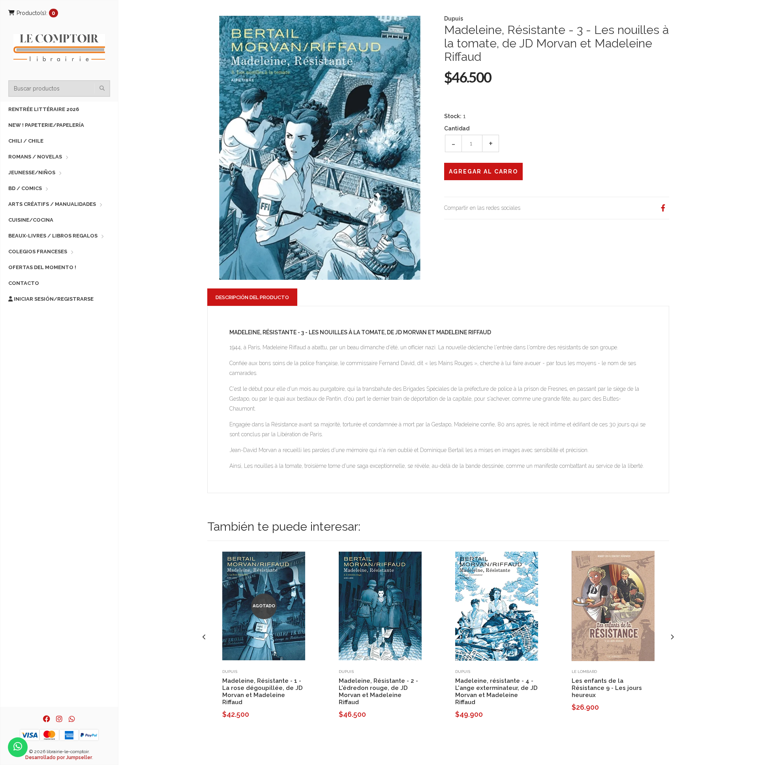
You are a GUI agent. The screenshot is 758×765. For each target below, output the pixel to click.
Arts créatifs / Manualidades (52, 204)
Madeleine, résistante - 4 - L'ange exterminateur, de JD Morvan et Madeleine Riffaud (496, 691)
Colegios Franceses (37, 251)
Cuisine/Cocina (30, 220)
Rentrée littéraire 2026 (43, 109)
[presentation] (204, 637)
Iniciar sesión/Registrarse (53, 299)
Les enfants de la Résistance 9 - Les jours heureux (607, 688)
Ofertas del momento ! (42, 267)
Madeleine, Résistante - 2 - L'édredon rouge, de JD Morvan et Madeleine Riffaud (378, 691)
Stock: (453, 116)
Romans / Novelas (35, 157)
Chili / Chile (25, 141)
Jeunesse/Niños (31, 172)
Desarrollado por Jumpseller (58, 757)
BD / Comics (25, 188)
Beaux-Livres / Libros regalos (53, 236)
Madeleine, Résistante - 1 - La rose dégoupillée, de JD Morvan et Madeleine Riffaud (262, 691)
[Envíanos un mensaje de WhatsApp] (18, 747)
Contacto (23, 283)
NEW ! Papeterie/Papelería (46, 125)
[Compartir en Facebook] (663, 208)
